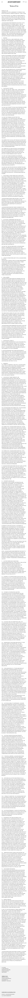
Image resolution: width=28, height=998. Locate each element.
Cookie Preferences (6, 978)
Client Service (5, 968)
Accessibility (5, 979)
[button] (2, 2)
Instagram (4, 972)
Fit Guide (4, 967)
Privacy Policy (5, 977)
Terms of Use (5, 976)
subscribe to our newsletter (8, 992)
